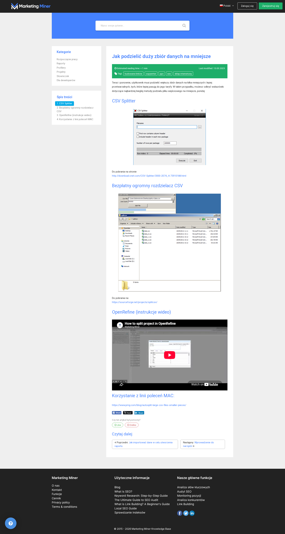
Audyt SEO (184, 491)
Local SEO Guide (125, 508)
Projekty (61, 71)
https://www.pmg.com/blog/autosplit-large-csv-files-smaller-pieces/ (149, 405)
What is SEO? (123, 491)
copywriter (151, 73)
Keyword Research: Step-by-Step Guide (141, 495)
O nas (56, 485)
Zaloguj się (247, 5)
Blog (117, 487)
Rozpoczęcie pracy (67, 59)
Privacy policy (61, 502)
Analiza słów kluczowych (193, 487)
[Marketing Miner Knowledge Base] (31, 6)
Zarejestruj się (270, 5)
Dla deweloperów (66, 80)
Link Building (185, 504)
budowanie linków (133, 73)
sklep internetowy (183, 73)
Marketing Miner (141, 528)
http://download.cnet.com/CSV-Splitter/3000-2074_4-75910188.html (149, 175)
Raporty (61, 63)
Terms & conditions (64, 506)
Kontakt (57, 490)
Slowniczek (63, 76)
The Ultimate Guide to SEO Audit (136, 500)
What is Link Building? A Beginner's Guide (142, 504)
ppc (162, 73)
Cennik (56, 498)
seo (169, 73)
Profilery (61, 67)
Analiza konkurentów (191, 500)
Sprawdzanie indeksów (129, 512)
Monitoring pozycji (189, 495)
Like (118, 425)
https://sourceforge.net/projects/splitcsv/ (134, 302)
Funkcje (57, 494)
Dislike (132, 425)
